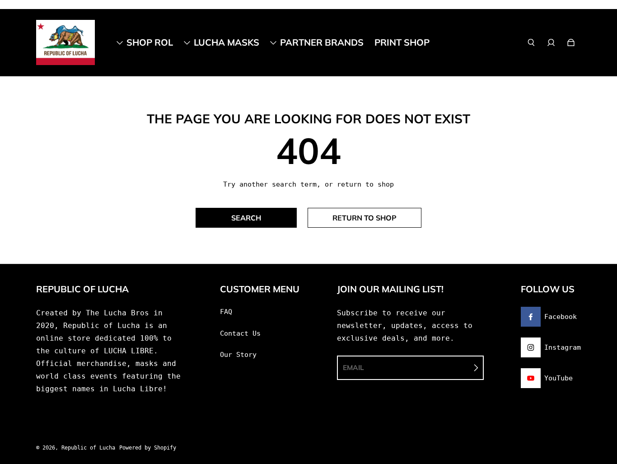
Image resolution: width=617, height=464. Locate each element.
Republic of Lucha (88, 448)
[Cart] (571, 42)
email (353, 367)
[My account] (551, 42)
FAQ (226, 312)
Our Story (238, 355)
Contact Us (240, 333)
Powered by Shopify (147, 448)
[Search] (531, 42)
